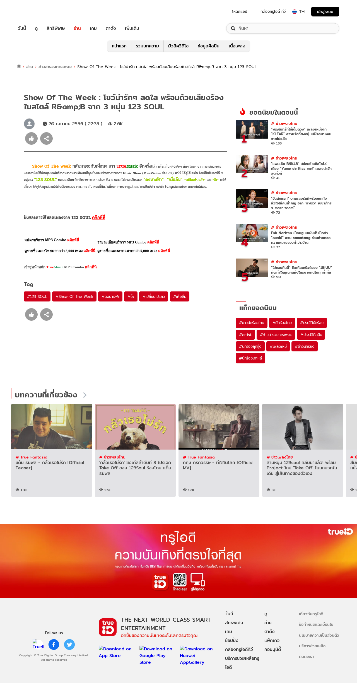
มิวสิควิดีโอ (178, 45)
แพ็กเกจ (271, 640)
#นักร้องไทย (282, 323)
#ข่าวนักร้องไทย (251, 323)
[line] (38, 644)
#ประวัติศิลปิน (311, 335)
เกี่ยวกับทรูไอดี (311, 613)
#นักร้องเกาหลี (250, 358)
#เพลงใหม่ (278, 346)
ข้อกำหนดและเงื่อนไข (316, 624)
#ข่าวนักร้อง (304, 346)
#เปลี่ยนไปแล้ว (154, 296)
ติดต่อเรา (306, 656)
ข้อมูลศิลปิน (208, 45)
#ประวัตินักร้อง (312, 323)
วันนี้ (22, 28)
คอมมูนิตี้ (272, 649)
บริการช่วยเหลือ (312, 646)
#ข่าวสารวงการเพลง (276, 335)
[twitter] (69, 644)
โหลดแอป (239, 11)
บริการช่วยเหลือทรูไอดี (242, 663)
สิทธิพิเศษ (56, 28)
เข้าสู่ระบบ (325, 11)
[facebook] (53, 644)
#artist (245, 335)
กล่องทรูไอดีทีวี (239, 649)
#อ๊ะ (130, 296)
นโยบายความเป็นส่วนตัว (319, 635)
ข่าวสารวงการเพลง (55, 66)
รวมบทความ (147, 45)
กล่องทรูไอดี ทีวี (273, 11)
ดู (36, 28)
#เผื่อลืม (179, 296)
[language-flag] (294, 11)
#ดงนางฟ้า (110, 296)
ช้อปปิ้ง (231, 640)
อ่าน (77, 28)
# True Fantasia (31, 457)
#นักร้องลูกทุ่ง (250, 346)
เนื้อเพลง (237, 45)
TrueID (34, 11)
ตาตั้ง (111, 28)
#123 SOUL (37, 296)
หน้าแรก (119, 45)
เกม (93, 28)
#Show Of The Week (74, 296)
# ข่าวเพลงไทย (284, 123)
